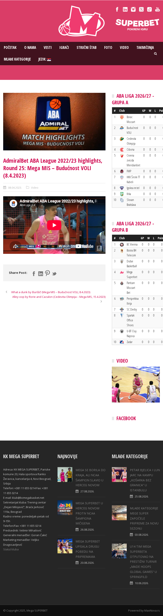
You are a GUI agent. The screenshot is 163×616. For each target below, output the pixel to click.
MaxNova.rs (152, 610)
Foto (108, 47)
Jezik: (42, 59)
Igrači (64, 47)
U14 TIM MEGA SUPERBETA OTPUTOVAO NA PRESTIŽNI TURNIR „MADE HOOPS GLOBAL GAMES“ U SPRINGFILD (143, 561)
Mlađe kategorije (17, 59)
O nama (30, 47)
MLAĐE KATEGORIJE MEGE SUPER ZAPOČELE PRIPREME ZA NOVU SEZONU (144, 518)
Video (124, 47)
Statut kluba (11, 549)
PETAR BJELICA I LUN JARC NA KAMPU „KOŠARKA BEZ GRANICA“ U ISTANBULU (145, 480)
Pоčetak (10, 47)
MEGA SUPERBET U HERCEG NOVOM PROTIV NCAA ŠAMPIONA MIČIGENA (89, 513)
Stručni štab (87, 47)
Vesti (48, 47)
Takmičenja (145, 47)
